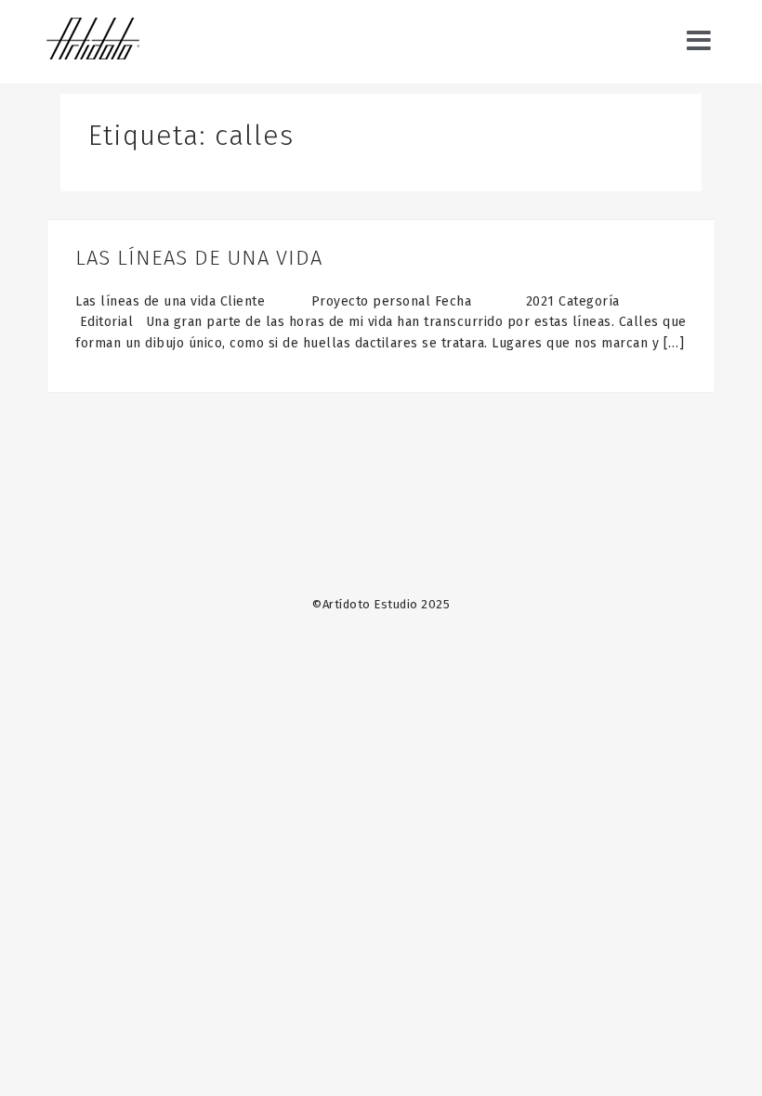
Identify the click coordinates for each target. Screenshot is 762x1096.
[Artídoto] (92, 40)
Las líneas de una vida (198, 257)
